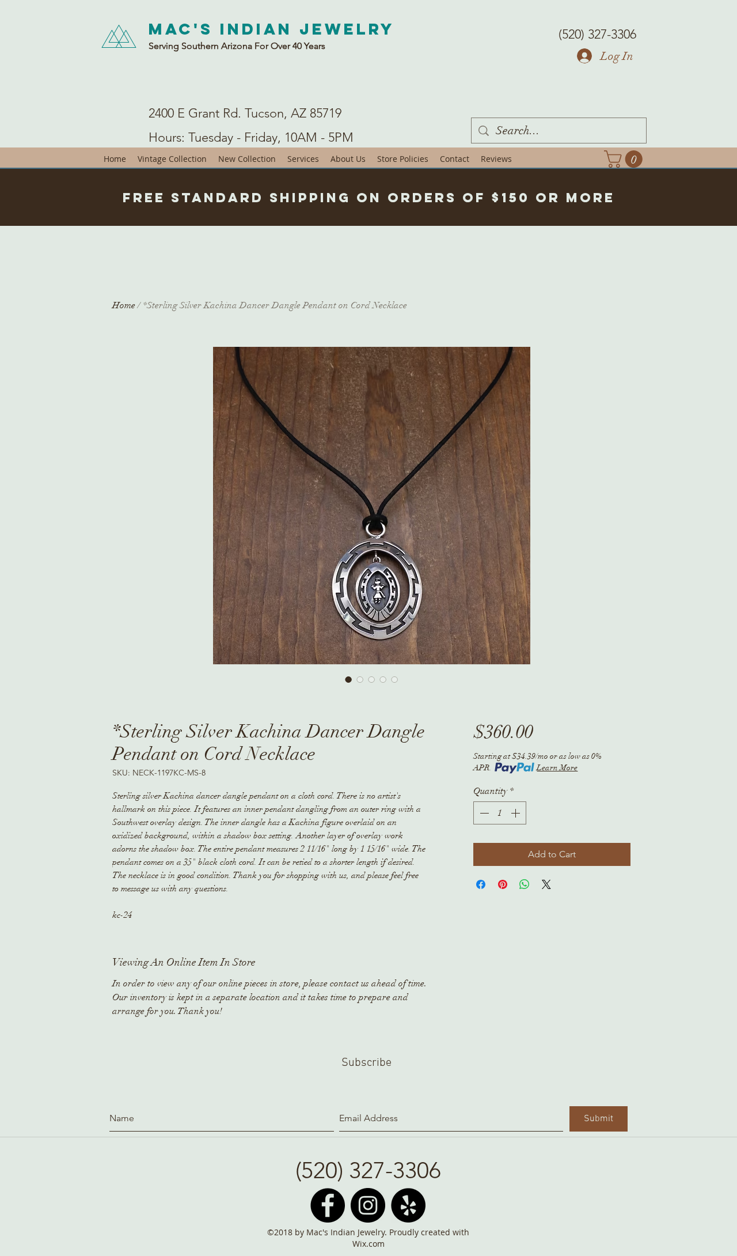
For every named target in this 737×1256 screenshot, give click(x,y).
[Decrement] (483, 813)
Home (123, 305)
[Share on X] (546, 884)
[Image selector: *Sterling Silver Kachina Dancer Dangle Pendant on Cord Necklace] (348, 679)
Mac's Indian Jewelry (272, 29)
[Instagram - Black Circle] (368, 1205)
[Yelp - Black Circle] (408, 1205)
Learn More (557, 768)
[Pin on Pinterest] (503, 884)
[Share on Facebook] (481, 884)
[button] (625, 159)
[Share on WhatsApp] (524, 884)
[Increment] (516, 813)
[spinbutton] (499, 813)
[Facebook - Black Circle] (327, 1205)
